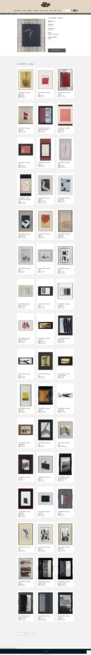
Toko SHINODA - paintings (55, 18)
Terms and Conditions (45, 651)
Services (42, 10)
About (50, 10)
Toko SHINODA (17, 13)
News (46, 10)
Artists (24, 10)
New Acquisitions (18, 10)
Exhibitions (29, 10)
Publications (36, 10)
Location (55, 10)
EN (60, 10)
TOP (7, 13)
